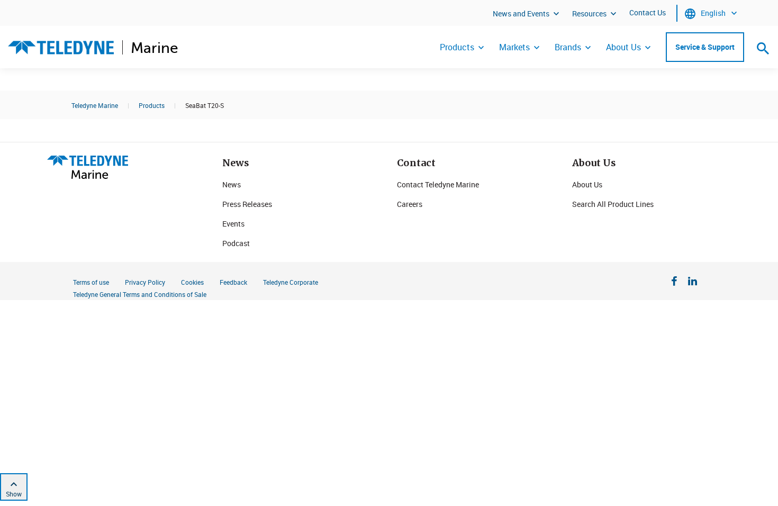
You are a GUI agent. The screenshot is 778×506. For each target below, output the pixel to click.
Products (457, 47)
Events (233, 224)
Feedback (233, 282)
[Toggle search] (763, 48)
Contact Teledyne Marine (438, 184)
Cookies (192, 282)
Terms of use (91, 282)
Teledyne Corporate (290, 282)
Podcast (236, 243)
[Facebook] (674, 282)
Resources (589, 13)
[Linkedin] (692, 282)
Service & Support (705, 47)
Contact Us (647, 12)
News (231, 184)
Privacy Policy (145, 282)
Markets (514, 47)
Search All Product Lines (613, 204)
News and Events (521, 13)
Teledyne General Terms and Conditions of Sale (139, 294)
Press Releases (247, 204)
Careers (409, 204)
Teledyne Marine (94, 105)
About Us (623, 47)
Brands (568, 47)
